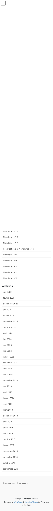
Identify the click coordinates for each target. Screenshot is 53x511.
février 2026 (8, 298)
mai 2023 (7, 345)
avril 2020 (7, 392)
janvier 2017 (8, 445)
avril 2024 (7, 333)
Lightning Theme (31, 502)
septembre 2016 (10, 469)
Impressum (22, 483)
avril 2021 (7, 368)
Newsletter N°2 (10, 278)
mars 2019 (8, 410)
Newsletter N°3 (10, 272)
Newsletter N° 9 (10, 231)
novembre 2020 (10, 380)
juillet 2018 (8, 427)
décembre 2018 (10, 416)
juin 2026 (7, 292)
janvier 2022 (8, 357)
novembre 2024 (10, 321)
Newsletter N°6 (10, 254)
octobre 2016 (9, 463)
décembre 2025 (10, 303)
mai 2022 (7, 351)
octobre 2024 (9, 327)
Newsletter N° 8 (10, 237)
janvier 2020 (9, 398)
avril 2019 (7, 404)
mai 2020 (7, 386)
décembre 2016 (10, 451)
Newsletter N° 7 (10, 243)
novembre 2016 (10, 457)
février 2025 (8, 315)
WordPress (18, 502)
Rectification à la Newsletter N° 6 (18, 249)
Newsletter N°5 (10, 260)
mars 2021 (8, 374)
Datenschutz (9, 483)
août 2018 (7, 421)
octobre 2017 (9, 439)
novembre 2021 (10, 362)
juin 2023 (7, 339)
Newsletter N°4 (10, 266)
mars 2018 (8, 433)
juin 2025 (7, 309)
